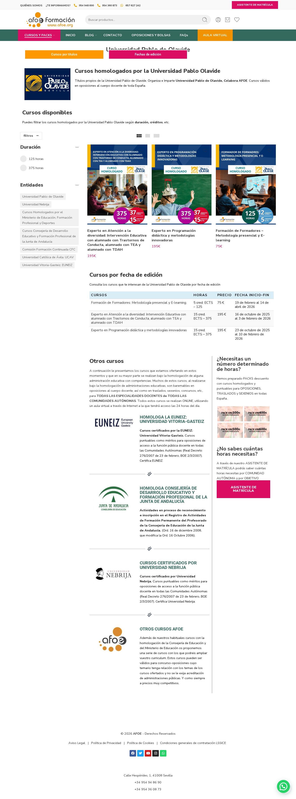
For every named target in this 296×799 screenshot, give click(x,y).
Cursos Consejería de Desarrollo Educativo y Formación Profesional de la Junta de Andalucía (49, 236)
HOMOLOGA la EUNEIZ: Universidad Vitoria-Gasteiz (172, 419)
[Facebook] (133, 753)
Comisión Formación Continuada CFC (48, 249)
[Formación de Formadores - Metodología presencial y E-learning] (246, 184)
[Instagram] (155, 753)
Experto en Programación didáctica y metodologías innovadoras (174, 235)
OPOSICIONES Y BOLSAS (151, 35)
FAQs (184, 35)
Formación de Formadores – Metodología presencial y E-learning (240, 235)
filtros (28, 135)
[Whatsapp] (163, 753)
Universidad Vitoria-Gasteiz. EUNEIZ (47, 265)
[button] (283, 786)
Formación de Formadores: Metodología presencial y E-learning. (139, 302)
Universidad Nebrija (35, 204)
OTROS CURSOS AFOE (161, 629)
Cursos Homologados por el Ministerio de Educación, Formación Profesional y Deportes (47, 217)
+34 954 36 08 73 (148, 789)
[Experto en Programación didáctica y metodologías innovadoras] (182, 184)
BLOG (89, 35)
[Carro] (227, 20)
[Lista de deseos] (141, 150)
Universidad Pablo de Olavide (42, 196)
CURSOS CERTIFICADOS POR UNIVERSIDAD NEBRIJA (168, 565)
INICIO (70, 35)
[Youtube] (148, 753)
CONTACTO (112, 35)
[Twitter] (140, 753)
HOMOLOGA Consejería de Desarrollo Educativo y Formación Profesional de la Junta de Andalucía (173, 495)
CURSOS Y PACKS (38, 35)
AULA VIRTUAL (215, 35)
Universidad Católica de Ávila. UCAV (48, 257)
